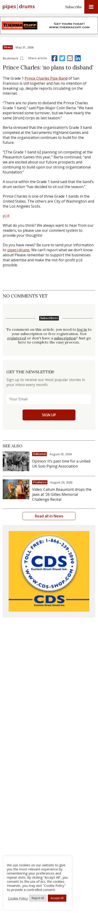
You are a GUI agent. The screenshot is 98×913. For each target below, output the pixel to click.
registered (16, 338)
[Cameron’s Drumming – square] (49, 571)
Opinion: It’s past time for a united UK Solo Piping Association (61, 464)
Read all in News (49, 516)
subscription (65, 338)
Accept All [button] (57, 898)
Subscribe (73, 7)
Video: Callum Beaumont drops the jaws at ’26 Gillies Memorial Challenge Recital (61, 494)
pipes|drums (18, 249)
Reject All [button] (38, 898)
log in (82, 329)
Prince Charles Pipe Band (46, 78)
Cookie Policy (18, 898)
